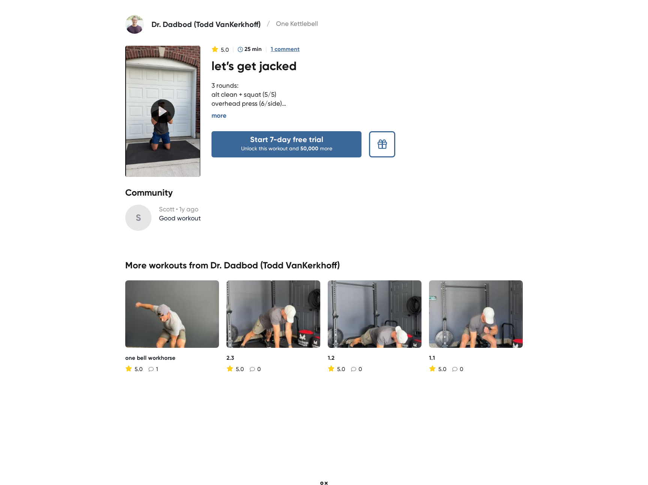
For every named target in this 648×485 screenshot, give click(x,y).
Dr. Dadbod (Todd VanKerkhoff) (275, 265)
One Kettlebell (297, 23)
